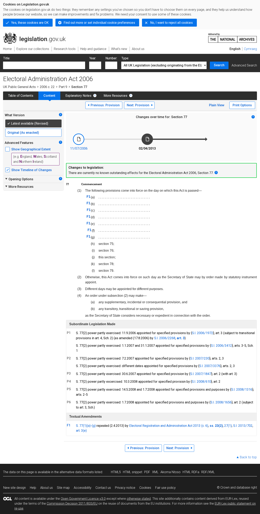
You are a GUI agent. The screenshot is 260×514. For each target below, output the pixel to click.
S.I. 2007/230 (199, 358)
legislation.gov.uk (36, 34)
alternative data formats (77, 472)
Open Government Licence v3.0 (83, 499)
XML (155, 472)
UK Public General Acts (19, 87)
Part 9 (63, 87)
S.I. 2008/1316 (241, 389)
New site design (14, 488)
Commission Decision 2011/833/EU (72, 503)
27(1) (228, 426)
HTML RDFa (191, 472)
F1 (88, 196)
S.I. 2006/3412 (221, 346)
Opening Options (19, 179)
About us (46, 488)
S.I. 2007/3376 (209, 366)
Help (33, 488)
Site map (63, 488)
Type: (125, 58)
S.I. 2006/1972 (202, 333)
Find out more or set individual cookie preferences (99, 23)
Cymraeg (250, 49)
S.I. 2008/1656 (221, 402)
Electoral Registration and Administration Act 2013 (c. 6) (168, 426)
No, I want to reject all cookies (171, 23)
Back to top (248, 457)
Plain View (216, 105)
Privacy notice (125, 488)
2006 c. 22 (47, 87)
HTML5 (116, 472)
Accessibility (82, 488)
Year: (92, 58)
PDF (147, 472)
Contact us (103, 488)
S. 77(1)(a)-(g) (86, 426)
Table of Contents (20, 96)
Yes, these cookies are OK (30, 23)
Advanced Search (244, 65)
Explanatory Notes (78, 96)
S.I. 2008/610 (201, 382)
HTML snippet (132, 472)
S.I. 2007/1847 (200, 374)
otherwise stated (139, 499)
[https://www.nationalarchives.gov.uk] (232, 36)
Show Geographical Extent (31, 149)
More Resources (115, 96)
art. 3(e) (81, 430)
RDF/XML (208, 472)
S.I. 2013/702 (242, 426)
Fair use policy (165, 488)
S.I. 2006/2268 (164, 338)
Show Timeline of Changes (31, 170)
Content (49, 96)
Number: (111, 58)
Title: (6, 58)
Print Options (242, 105)
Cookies (145, 488)
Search (219, 65)
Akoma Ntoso (170, 472)
